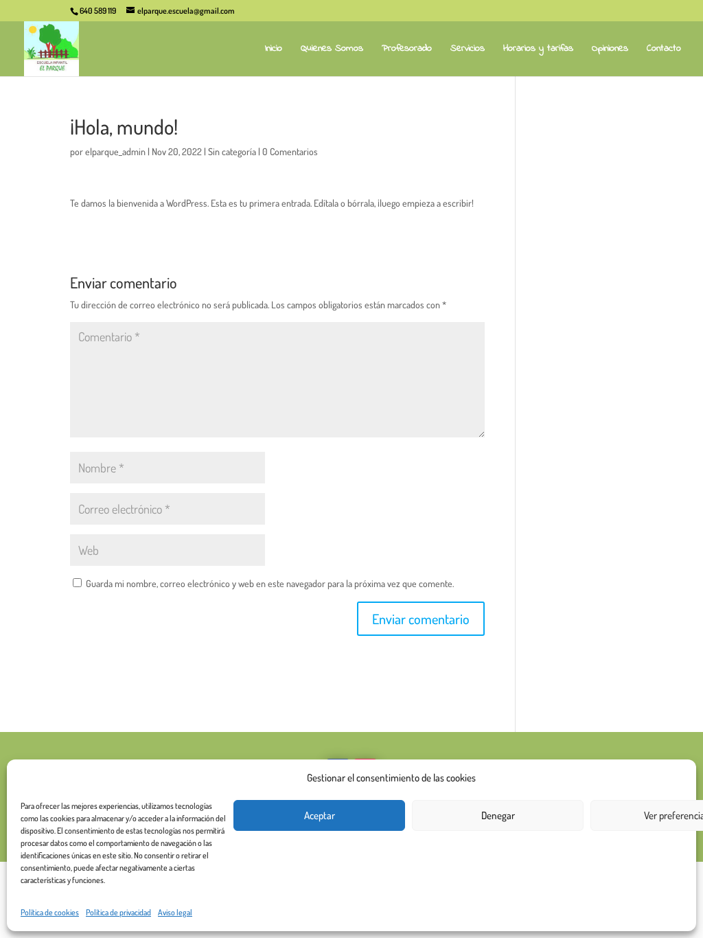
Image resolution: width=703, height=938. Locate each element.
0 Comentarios (290, 151)
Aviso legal (175, 912)
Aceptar (319, 815)
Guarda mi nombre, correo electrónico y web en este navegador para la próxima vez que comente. (270, 583)
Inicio (273, 50)
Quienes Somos (332, 50)
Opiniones (610, 50)
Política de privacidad (118, 912)
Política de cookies (50, 912)
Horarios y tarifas (538, 50)
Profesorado (407, 50)
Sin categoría (232, 151)
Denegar (498, 815)
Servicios (467, 50)
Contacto (664, 50)
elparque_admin (115, 151)
